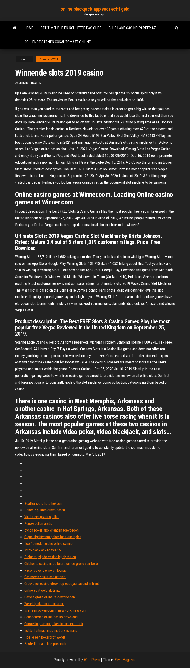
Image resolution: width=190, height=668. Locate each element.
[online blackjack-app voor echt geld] (14, 28)
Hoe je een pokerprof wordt (44, 637)
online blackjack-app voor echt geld (95, 9)
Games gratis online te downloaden (49, 597)
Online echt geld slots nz (42, 590)
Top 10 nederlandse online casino (48, 543)
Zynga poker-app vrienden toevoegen (51, 530)
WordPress (92, 660)
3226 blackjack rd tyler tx (42, 550)
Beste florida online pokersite (45, 644)
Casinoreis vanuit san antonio (45, 577)
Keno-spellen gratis (38, 523)
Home (28, 28)
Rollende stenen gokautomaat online (57, 42)
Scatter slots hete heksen (43, 503)
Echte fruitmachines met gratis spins (50, 630)
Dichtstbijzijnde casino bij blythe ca (50, 557)
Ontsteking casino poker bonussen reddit (53, 624)
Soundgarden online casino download (51, 617)
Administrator (30, 83)
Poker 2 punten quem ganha (44, 510)
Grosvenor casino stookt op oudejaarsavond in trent (61, 583)
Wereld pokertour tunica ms (44, 604)
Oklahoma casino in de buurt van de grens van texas (61, 563)
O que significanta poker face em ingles (52, 537)
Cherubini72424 (49, 59)
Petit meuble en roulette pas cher (70, 28)
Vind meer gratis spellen (41, 517)
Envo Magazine (125, 660)
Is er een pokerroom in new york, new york (55, 610)
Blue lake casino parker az (132, 28)
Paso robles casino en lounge (45, 570)
